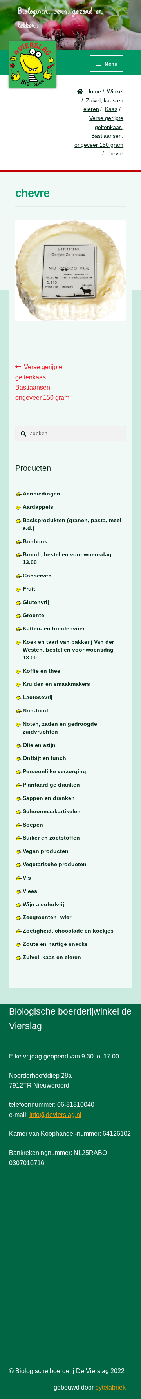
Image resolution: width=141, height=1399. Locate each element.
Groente (33, 615)
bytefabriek (110, 1387)
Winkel (115, 91)
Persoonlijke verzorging (54, 771)
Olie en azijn (39, 745)
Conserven (37, 575)
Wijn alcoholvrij (43, 904)
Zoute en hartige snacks (55, 944)
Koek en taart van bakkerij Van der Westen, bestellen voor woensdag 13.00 (68, 650)
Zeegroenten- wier (47, 917)
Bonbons (35, 541)
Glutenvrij (36, 602)
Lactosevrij (37, 697)
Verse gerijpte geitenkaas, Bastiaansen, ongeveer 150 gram (42, 382)
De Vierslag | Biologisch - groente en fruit (32, 64)
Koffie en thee (41, 671)
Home (93, 91)
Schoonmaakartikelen (52, 811)
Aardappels (38, 507)
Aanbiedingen (41, 493)
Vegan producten (46, 851)
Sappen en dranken (49, 798)
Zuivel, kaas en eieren (52, 957)
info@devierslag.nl (55, 1114)
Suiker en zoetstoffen (51, 837)
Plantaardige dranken (51, 784)
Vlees (30, 891)
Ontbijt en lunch (44, 758)
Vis (27, 877)
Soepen (33, 825)
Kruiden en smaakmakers (56, 684)
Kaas (111, 109)
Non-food (35, 710)
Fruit (29, 589)
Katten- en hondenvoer (54, 628)
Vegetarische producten (55, 864)
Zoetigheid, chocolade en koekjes (68, 930)
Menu (111, 63)
